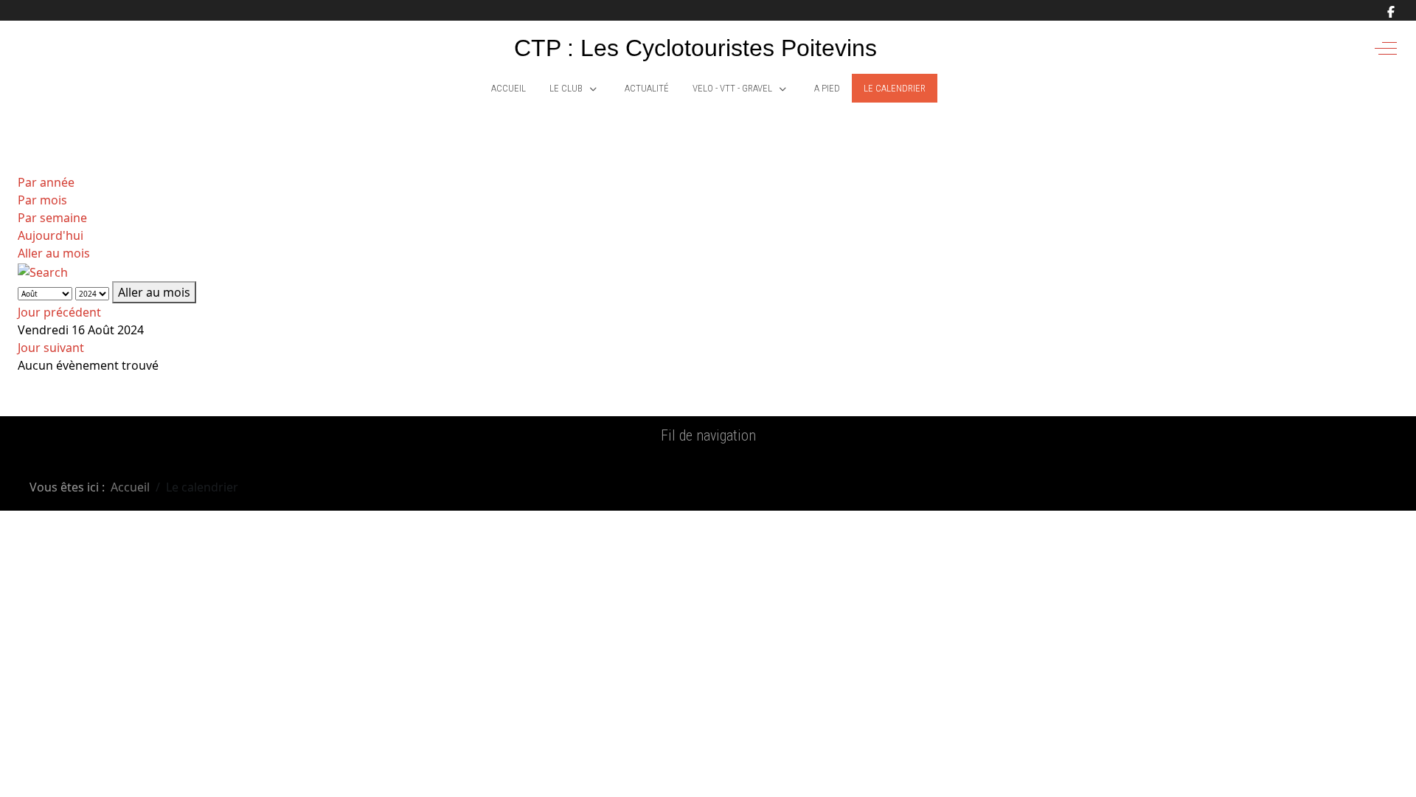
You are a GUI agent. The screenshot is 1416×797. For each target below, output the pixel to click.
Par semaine (52, 218)
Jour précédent (59, 312)
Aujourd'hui (50, 235)
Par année (46, 182)
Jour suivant (51, 347)
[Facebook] (1391, 12)
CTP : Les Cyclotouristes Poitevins (695, 48)
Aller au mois (54, 253)
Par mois (42, 200)
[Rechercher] (43, 271)
